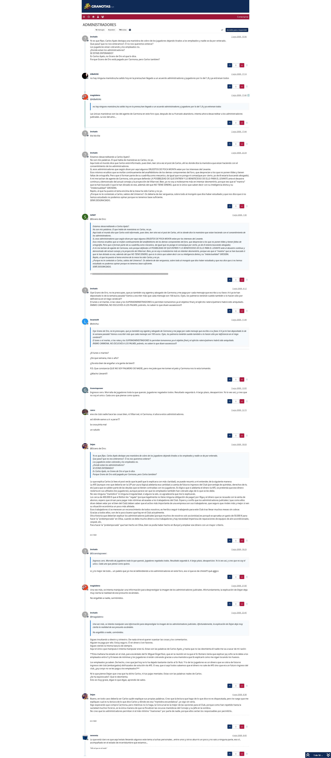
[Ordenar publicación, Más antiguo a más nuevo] (222, 30)
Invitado (94, 36)
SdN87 (93, 215)
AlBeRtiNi (94, 74)
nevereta (94, 735)
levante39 (94, 319)
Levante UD (87, 30)
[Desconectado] (86, 75)
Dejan (92, 444)
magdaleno (95, 95)
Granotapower (96, 388)
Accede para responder (237, 30)
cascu (92, 410)
